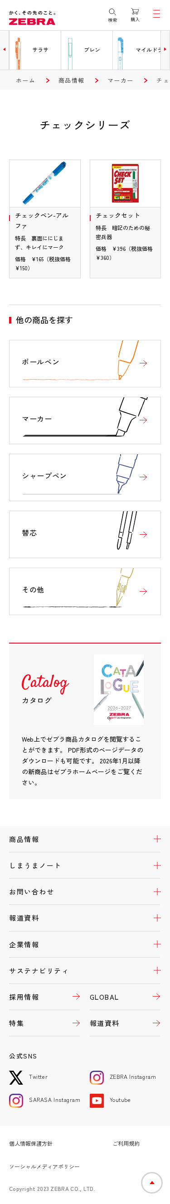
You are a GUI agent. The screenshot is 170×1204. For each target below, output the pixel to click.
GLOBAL (104, 997)
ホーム (25, 80)
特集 (16, 1023)
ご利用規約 (126, 1143)
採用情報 (24, 997)
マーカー (120, 80)
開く (152, 839)
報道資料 (24, 917)
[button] (4, 49)
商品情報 (71, 80)
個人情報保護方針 (31, 1143)
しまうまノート (35, 865)
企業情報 (24, 944)
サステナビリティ (39, 970)
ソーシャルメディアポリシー (44, 1166)
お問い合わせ (31, 891)
